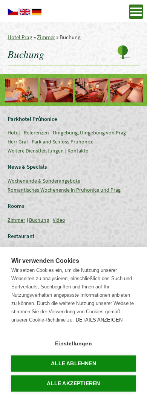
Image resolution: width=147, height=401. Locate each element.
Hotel (14, 132)
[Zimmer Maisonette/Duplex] (91, 90)
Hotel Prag (20, 37)
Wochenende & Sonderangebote (44, 180)
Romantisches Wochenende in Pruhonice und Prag (64, 189)
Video (59, 220)
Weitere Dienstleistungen (36, 150)
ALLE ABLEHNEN (73, 363)
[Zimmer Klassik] (21, 90)
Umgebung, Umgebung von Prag (89, 132)
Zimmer (46, 37)
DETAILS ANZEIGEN (99, 320)
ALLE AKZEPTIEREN (73, 383)
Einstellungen (73, 343)
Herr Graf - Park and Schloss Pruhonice (50, 141)
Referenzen (36, 132)
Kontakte (77, 150)
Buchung (39, 220)
